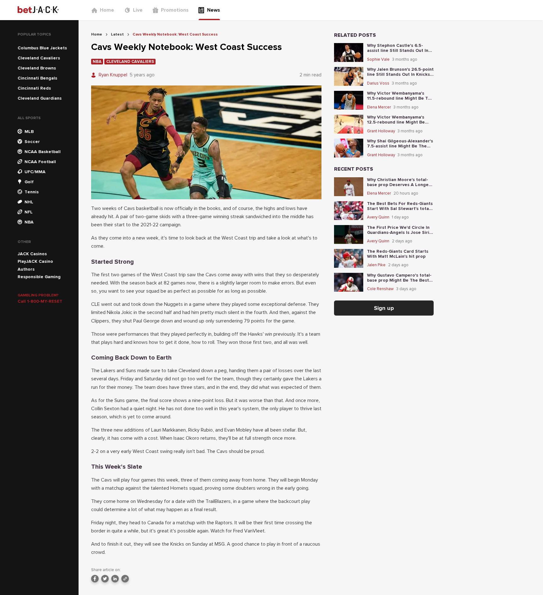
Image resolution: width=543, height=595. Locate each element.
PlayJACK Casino (35, 261)
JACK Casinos (32, 253)
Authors (26, 269)
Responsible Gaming (39, 276)
